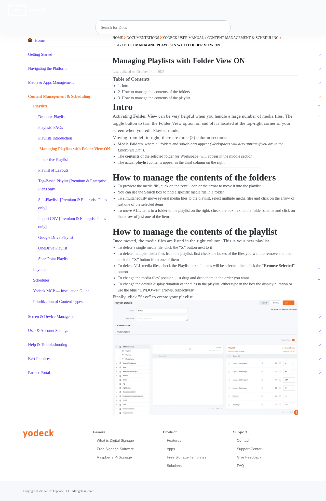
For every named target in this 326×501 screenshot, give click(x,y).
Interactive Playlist (53, 159)
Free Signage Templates (186, 457)
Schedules (41, 280)
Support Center (249, 449)
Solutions (174, 466)
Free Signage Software (115, 449)
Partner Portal (39, 372)
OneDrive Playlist (52, 248)
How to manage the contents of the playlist (156, 98)
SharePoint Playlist (53, 259)
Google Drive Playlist (55, 237)
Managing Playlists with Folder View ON (74, 149)
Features (174, 440)
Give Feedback (249, 457)
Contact (243, 440)
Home (40, 40)
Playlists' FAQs (50, 127)
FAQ (240, 466)
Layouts (39, 269)
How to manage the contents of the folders (156, 92)
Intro (125, 86)
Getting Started (40, 54)
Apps (171, 449)
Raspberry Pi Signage (114, 457)
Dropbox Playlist (51, 117)
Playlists (40, 106)
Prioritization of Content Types (58, 301)
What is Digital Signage (115, 440)
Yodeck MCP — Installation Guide (61, 291)
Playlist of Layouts (53, 170)
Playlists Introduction (55, 138)
